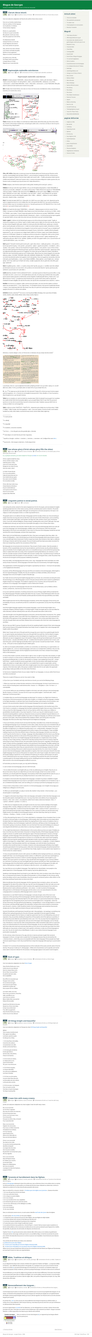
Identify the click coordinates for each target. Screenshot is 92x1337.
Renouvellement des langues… (21, 1285)
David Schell (70, 54)
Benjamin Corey (71, 44)
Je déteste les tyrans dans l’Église (12, 1242)
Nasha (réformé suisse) (72, 85)
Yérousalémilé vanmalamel (73, 20)
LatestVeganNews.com (72, 71)
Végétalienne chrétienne (73, 151)
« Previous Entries (7, 1329)
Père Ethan (69, 90)
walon (17, 72)
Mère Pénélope (70, 83)
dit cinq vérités (16, 1215)
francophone (19, 15)
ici (13, 1267)
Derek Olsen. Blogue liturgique (74, 56)
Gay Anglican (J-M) (71, 136)
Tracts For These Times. (73, 111)
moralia (18, 503)
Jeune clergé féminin (72, 143)
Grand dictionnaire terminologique (75, 63)
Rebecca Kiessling (71, 102)
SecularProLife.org (71, 107)
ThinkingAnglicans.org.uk (73, 109)
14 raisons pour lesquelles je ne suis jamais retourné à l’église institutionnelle (24, 1246)
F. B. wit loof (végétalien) (73, 59)
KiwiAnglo (69, 68)
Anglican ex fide (71, 122)
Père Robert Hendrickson (73, 95)
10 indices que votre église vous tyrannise (35, 1190)
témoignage (10, 1183)
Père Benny (69, 87)
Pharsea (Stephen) (71, 148)
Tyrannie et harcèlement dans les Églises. (26, 1177)
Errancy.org (70, 134)
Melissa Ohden (70, 78)
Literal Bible (70, 146)
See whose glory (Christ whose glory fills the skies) (30, 449)
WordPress (83, 1334)
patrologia (33, 1259)
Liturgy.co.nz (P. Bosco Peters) (74, 73)
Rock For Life (70, 104)
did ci (54, 438)
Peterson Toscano (71, 97)
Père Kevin (69, 92)
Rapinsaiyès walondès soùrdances (23, 70)
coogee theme (18, 1334)
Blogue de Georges (13, 4)
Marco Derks (70, 75)
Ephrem (69, 131)
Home (80, 10)
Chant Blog (69, 49)
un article (17, 1307)
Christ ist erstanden (71, 17)
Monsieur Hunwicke (72, 27)
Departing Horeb (71, 129)
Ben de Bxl (69, 124)
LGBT (24, 1259)
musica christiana (27, 15)
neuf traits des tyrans (40, 1212)
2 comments (26, 503)
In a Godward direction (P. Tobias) (75, 66)
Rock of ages (13, 957)
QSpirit (68, 99)
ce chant (34, 455)
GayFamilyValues (71, 139)
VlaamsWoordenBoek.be (73, 114)
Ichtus (68, 141)
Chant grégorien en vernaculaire (75, 25)
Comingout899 (70, 51)
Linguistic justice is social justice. (22, 500)
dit (12, 1232)
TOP (88, 1334)
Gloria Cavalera (70, 61)
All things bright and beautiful (21, 1021)
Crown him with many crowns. (21, 1098)
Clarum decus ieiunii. (17, 12)
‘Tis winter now (70, 22)
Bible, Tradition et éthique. (20, 1257)
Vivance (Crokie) (71, 153)
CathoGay (69, 127)
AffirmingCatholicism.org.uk (74, 37)
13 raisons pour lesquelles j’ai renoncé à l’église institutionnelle (20, 1244)
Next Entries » (58, 1329)
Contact (86, 10)
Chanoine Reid (70, 47)
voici (12, 1300)
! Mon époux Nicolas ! (72, 35)
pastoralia (30, 1179)
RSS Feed (77, 1334)
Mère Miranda (70, 80)
